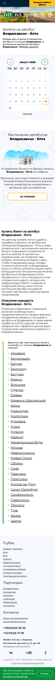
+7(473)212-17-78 (13, 633)
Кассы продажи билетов (15, 618)
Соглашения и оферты (14, 569)
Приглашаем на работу (15, 576)
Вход (5, 552)
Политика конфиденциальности (27, 663)
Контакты (17, 549)
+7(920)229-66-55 (14, 627)
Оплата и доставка (12, 572)
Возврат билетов (11, 562)
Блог (5, 555)
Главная (7, 549)
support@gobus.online (14, 621)
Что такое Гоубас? (12, 566)
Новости (7, 559)
